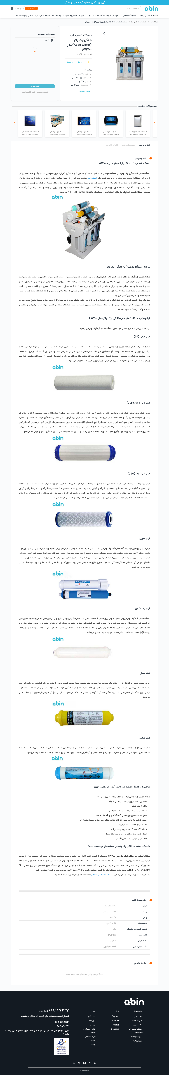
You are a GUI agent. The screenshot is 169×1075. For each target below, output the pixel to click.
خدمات (92, 1040)
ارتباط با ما (18, 8)
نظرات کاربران (112, 145)
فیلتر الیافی (138, 1016)
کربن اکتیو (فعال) (136, 1036)
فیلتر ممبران (137, 1025)
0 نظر (80, 62)
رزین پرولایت (137, 1040)
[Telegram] (79, 1063)
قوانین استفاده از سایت (89, 1031)
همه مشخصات (84, 91)
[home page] (149, 8)
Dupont (115, 1016)
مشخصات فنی (128, 145)
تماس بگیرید (35, 86)
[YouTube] (73, 1063)
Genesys (115, 1029)
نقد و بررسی (144, 145)
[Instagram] (89, 1063)
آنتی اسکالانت (137, 1020)
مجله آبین (91, 1016)
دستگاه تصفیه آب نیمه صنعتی (135, 1031)
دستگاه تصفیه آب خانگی (101, 875)
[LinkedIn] (84, 1063)
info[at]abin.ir (62, 1022)
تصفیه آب (92, 178)
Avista (116, 1025)
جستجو (30, 8)
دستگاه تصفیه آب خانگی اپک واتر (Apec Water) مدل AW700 (106, 22)
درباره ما (92, 1020)
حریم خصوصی (90, 1036)
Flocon (115, 1020)
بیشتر (35, 47)
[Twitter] (95, 1063)
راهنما (93, 1045)
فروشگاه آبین (154, 22)
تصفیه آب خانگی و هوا (138, 22)
